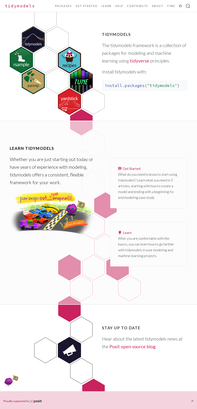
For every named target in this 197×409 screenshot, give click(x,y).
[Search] (188, 6)
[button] (192, 401)
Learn (127, 232)
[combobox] (188, 6)
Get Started (131, 168)
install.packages (125, 85)
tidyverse (139, 60)
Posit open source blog (132, 346)
